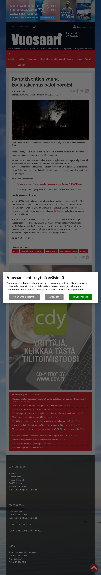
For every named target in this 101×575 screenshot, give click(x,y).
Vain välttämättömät (24, 296)
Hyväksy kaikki (80, 296)
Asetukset (54, 296)
